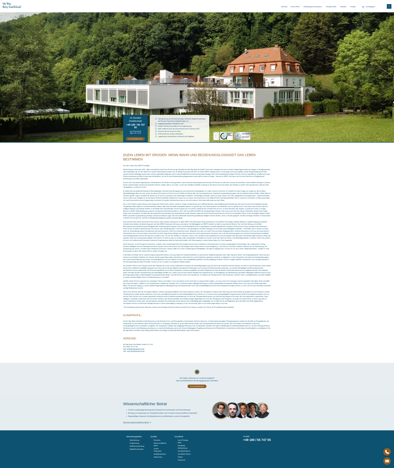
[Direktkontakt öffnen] (387, 452)
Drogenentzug (134, 443)
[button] (389, 6)
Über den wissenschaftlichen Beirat (136, 422)
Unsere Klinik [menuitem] (294, 6)
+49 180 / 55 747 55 (135, 126)
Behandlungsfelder (134, 437)
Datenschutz (158, 457)
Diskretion (157, 440)
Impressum (181, 460)
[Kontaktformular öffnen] (387, 461)
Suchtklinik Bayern (184, 451)
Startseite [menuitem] (284, 6)
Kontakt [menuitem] (353, 6)
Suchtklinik (178, 437)
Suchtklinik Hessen (184, 454)
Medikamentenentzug (137, 446)
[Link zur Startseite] (12, 6)
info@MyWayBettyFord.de (135, 349)
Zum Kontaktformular (135, 139)
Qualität (153, 437)
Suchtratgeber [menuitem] (370, 6)
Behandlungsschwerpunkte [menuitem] (313, 6)
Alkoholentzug (134, 440)
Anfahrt (180, 457)
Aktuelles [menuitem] (343, 6)
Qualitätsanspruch (160, 454)
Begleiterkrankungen (136, 449)
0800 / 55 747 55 (135, 133)
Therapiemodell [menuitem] (331, 6)
